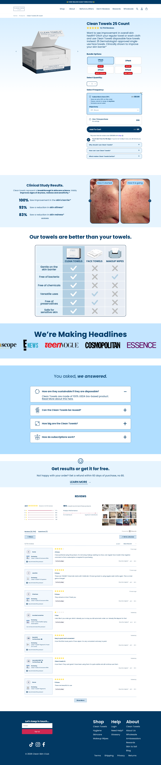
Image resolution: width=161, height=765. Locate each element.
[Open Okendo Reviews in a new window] (129, 531)
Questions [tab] (43, 532)
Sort (118, 544)
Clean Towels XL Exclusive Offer (39, 558)
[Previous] (16, 51)
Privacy (121, 755)
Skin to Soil (131, 746)
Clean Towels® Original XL (38, 688)
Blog (128, 750)
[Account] (142, 9)
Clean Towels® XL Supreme (38, 579)
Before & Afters (87, 9)
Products (22, 15)
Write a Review (129, 537)
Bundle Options (94, 54)
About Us (131, 730)
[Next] (78, 51)
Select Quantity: (94, 77)
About (72, 9)
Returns (132, 755)
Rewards (117, 9)
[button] (100, 28)
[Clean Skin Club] (19, 9)
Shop (62, 9)
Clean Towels (100, 726)
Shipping (109, 755)
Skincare (97, 734)
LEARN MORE (79, 482)
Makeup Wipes (100, 738)
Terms (97, 755)
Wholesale (129, 9)
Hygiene (97, 730)
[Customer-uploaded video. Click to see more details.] (119, 515)
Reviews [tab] (30, 532)
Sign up (37, 731)
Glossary (115, 734)
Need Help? (117, 730)
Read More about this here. (57, 399)
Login (114, 726)
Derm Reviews (103, 9)
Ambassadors (133, 738)
